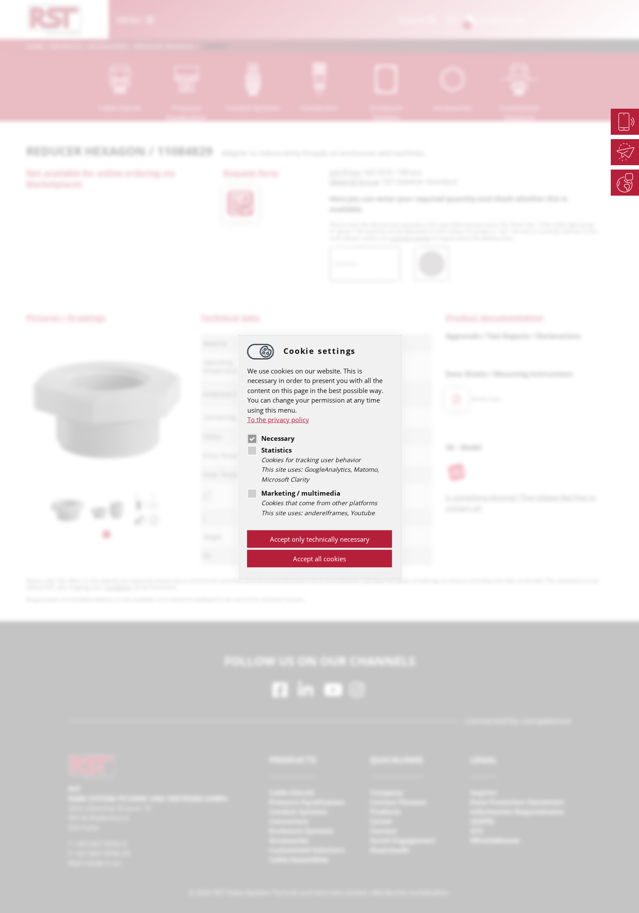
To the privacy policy (278, 419)
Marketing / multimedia (300, 493)
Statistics (276, 449)
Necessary (278, 437)
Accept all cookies (319, 558)
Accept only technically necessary (319, 539)
